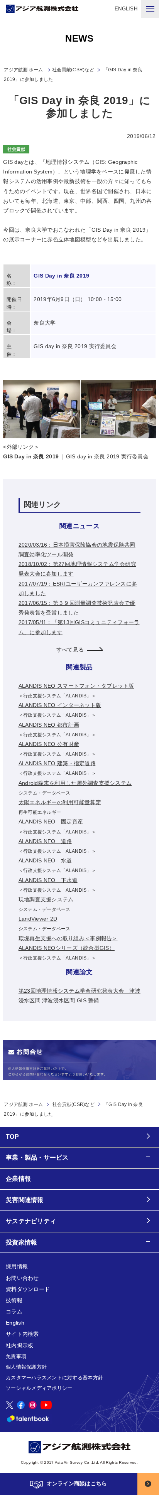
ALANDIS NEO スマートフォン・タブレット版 (76, 686)
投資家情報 (21, 1242)
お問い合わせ (22, 1278)
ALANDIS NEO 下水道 (48, 880)
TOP (12, 1136)
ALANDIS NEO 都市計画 (49, 725)
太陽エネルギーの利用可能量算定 (60, 802)
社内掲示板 (19, 1345)
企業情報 (18, 1178)
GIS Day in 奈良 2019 (31, 456)
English (15, 1323)
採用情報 (17, 1266)
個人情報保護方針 (26, 1367)
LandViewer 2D (38, 919)
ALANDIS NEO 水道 (45, 860)
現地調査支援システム (46, 899)
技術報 (14, 1300)
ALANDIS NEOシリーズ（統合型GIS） (67, 948)
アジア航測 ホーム (23, 1104)
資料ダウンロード (28, 1289)
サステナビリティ (31, 1221)
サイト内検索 (22, 1334)
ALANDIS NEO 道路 (45, 841)
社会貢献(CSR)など (73, 69)
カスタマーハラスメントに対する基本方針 (54, 1378)
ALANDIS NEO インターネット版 (60, 705)
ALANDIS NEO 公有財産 (49, 744)
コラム (14, 1311)
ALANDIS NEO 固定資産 (51, 821)
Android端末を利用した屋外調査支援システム (75, 783)
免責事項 (16, 1356)
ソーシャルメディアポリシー (39, 1388)
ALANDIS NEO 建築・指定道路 (57, 763)
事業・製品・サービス (37, 1157)
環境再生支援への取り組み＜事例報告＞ (68, 938)
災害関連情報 (25, 1200)
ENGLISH (126, 9)
